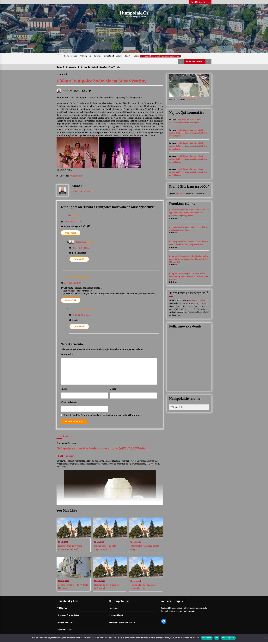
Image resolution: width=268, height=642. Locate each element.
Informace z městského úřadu (107, 56)
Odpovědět (70, 233)
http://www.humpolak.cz (81, 191)
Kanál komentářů (64, 622)
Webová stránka (69, 402)
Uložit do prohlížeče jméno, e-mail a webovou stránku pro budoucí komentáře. (103, 415)
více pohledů (192, 99)
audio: (156, 56)
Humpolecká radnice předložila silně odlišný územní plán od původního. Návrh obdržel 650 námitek (189, 259)
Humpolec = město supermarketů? (105, 547)
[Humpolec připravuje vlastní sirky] (146, 567)
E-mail (113, 389)
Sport (127, 56)
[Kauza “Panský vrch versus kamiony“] (74, 528)
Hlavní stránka (70, 56)
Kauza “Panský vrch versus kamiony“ (70, 547)
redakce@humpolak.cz (198, 300)
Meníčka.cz (180, 193)
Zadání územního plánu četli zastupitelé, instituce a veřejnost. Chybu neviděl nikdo (188, 133)
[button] (181, 61)
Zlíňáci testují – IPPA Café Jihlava (73, 587)
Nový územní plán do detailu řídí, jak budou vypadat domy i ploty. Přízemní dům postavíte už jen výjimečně (189, 212)
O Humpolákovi (116, 615)
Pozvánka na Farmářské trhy (144, 547)
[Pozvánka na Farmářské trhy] (146, 528)
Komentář (67, 354)
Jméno (64, 389)
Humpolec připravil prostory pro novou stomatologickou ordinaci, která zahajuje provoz (188, 276)
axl (69, 215)
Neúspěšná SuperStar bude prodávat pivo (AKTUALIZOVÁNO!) (103, 448)
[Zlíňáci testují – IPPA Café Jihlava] (74, 567)
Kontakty (113, 608)
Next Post (62, 436)
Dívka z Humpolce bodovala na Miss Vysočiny (102, 81)
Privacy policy (228, 638)
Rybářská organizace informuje (106, 587)
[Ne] (264, 637)
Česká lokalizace (64, 629)
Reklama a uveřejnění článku (122, 622)
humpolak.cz (134, 13)
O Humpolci (85, 56)
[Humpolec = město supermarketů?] (110, 528)
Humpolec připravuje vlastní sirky (142, 587)
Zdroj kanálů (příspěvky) (68, 615)
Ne (216, 638)
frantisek (81, 242)
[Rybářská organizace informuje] (110, 567)
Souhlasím (206, 638)
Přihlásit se (62, 608)
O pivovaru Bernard (66, 443)
